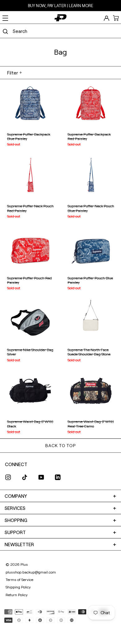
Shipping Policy (18, 587)
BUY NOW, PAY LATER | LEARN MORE (60, 5)
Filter (12, 72)
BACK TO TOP (60, 445)
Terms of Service (19, 579)
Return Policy (17, 594)
